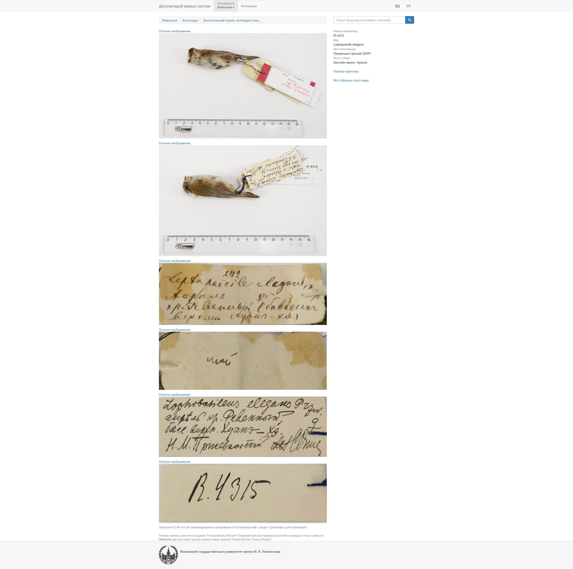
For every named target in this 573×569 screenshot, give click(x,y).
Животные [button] (224, 7)
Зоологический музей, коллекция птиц (231, 20)
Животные (169, 20)
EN (408, 6)
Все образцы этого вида (351, 80)
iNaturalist (165, 539)
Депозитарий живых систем (184, 6)
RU (397, 6)
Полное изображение (174, 31)
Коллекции (249, 6)
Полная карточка (346, 71)
